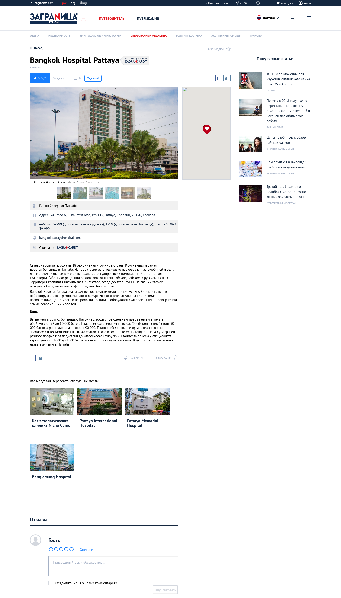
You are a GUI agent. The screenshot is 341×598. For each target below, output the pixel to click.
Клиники (35, 67)
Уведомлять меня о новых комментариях (86, 583)
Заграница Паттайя (54, 18)
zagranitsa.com (44, 3)
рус (64, 3)
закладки (287, 3)
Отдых (34, 35)
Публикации (148, 18)
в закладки (216, 49)
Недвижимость (59, 35)
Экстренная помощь (226, 35)
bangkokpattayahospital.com (60, 237)
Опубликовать (165, 590)
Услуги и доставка (189, 35)
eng (73, 3)
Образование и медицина (149, 35)
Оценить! (93, 78)
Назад (38, 48)
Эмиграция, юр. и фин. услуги (100, 35)
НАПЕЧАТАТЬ (137, 358)
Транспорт (257, 35)
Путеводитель (112, 18)
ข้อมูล (84, 3)
